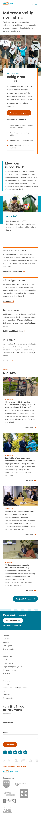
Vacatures (7, 695)
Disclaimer (7, 660)
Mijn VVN (6, 674)
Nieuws (6, 635)
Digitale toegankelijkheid (12, 667)
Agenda (6, 642)
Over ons (6, 681)
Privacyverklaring (9, 663)
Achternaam (8, 723)
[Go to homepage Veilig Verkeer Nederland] (9, 3)
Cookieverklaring (9, 670)
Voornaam (7, 713)
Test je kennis (8, 649)
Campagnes (7, 646)
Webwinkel (7, 656)
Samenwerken (8, 698)
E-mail (5, 732)
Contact (6, 684)
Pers (5, 691)
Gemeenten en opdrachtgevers (15, 688)
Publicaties (7, 639)
